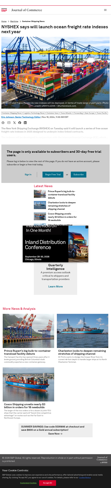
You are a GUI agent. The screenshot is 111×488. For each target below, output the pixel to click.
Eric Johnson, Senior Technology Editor (21, 117)
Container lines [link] (52, 113)
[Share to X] (14, 122)
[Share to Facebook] (19, 122)
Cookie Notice (85, 478)
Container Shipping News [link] (11, 113)
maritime (14, 21)
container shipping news (33, 21)
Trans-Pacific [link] (102, 113)
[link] (55, 276)
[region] (55, 477)
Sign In (28, 174)
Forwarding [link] (78, 113)
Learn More (55, 286)
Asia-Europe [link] (89, 113)
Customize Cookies (28, 483)
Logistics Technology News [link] (34, 113)
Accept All (47, 483)
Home (3, 21)
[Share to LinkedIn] (25, 122)
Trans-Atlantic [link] (66, 113)
